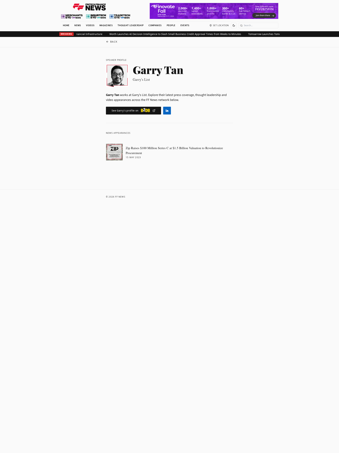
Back (114, 41)
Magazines (106, 25)
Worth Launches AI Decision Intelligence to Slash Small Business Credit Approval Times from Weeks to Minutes (169, 34)
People (171, 25)
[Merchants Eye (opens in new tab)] (72, 16)
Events (184, 25)
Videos (90, 25)
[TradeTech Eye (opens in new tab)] (120, 16)
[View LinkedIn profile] (167, 110)
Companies (155, 25)
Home (66, 25)
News (77, 25)
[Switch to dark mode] (234, 25)
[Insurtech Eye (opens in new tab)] (96, 16)
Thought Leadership (131, 25)
